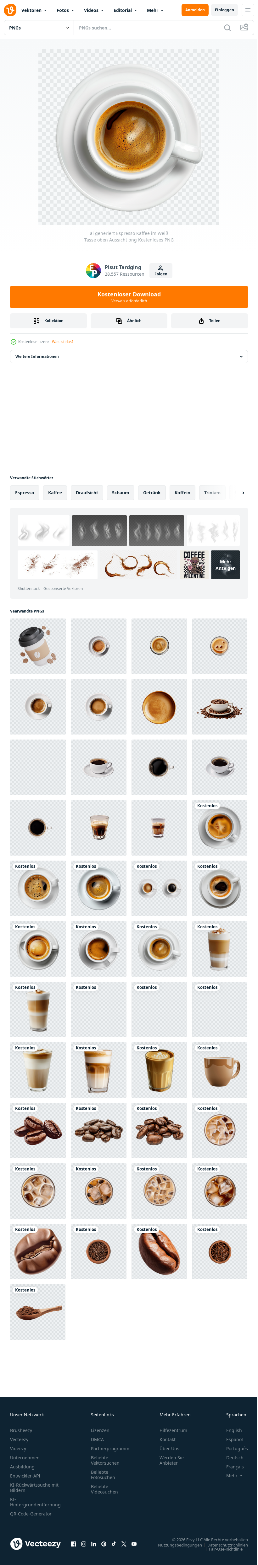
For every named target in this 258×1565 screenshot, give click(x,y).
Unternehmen (25, 1458)
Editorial (123, 10)
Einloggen (224, 10)
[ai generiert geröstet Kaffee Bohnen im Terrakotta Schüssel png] (98, 1251)
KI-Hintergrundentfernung (35, 1502)
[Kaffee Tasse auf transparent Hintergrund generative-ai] (219, 1070)
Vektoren (31, 10)
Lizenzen (100, 1430)
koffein (182, 493)
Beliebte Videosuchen (104, 1489)
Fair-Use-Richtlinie (221, 1549)
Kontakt (168, 1439)
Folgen (160, 274)
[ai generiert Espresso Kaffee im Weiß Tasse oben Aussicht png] (219, 828)
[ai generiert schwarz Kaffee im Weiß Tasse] (38, 767)
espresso (24, 493)
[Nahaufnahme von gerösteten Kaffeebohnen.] (38, 1130)
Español (230, 1439)
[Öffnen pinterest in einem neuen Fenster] (103, 1543)
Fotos (63, 10)
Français (230, 1467)
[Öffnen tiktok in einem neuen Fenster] (113, 1543)
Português (232, 1448)
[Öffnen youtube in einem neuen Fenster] (134, 1543)
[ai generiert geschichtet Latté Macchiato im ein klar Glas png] (219, 949)
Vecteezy (19, 1439)
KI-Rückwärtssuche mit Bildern (34, 1487)
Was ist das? (62, 341)
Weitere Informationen (37, 356)
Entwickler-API (25, 1476)
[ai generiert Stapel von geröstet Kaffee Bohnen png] (38, 1251)
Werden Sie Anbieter (172, 1460)
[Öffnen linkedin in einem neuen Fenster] (93, 1543)
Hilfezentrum (173, 1430)
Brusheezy (21, 1430)
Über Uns (169, 1448)
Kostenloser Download (129, 297)
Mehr (152, 10)
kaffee (55, 493)
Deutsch (230, 1458)
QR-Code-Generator (31, 1514)
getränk (152, 493)
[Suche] (227, 27)
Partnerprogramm (110, 1448)
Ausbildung (22, 1467)
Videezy (18, 1448)
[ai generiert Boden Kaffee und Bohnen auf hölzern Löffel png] (37, 1312)
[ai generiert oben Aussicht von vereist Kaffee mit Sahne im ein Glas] (219, 1130)
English (229, 1430)
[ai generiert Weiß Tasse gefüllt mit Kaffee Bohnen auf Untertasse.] (219, 707)
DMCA (97, 1439)
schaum (120, 493)
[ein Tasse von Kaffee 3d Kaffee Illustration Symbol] (38, 646)
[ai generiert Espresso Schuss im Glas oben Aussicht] (159, 646)
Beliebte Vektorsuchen (105, 1460)
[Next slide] (233, 492)
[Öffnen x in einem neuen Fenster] (123, 1543)
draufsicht (87, 493)
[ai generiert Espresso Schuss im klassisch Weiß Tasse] (98, 646)
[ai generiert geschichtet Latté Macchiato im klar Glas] (98, 828)
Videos (91, 10)
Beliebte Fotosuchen (103, 1474)
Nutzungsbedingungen (175, 1544)
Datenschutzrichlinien (223, 1544)
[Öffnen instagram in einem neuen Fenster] (83, 1543)
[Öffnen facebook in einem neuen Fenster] (73, 1543)
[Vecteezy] (10, 10)
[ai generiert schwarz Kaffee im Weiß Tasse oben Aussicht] (159, 767)
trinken (212, 493)
